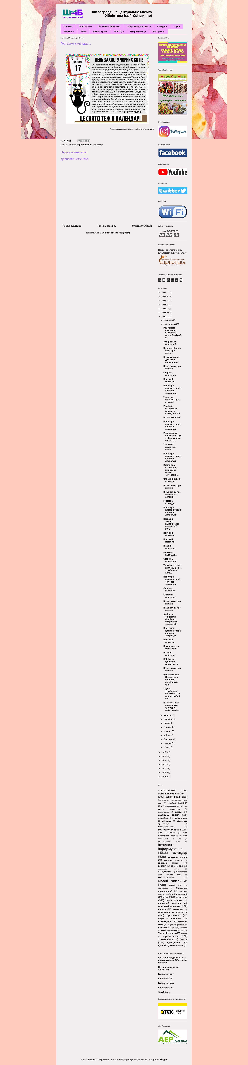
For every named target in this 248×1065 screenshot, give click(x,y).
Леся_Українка (164, 872)
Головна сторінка (107, 226)
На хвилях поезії (171, 417)
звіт (179, 838)
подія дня (181, 897)
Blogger (163, 1060)
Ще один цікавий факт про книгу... (172, 350)
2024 (163, 300)
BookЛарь (69, 31)
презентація (178, 909)
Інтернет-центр (138, 31)
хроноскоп (164, 939)
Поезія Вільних (174, 900)
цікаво (161, 945)
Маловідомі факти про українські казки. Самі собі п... (172, 333)
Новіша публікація (72, 226)
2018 (163, 756)
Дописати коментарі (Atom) (116, 233)
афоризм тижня (168, 815)
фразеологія (171, 936)
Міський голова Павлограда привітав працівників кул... (171, 680)
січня (167, 747)
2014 (163, 772)
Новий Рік (175, 885)
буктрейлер (163, 818)
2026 (163, 292)
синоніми (176, 918)
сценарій (183, 928)
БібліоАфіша (85, 26)
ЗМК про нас (158, 31)
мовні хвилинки (172, 881)
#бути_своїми (166, 790)
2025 (163, 296)
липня (167, 723)
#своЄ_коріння (178, 803)
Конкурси (162, 26)
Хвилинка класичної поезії (169, 447)
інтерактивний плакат (169, 841)
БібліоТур (119, 31)
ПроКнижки (173, 915)
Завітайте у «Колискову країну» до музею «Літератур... (170, 470)
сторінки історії (166, 927)
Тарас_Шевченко (167, 933)
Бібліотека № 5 (166, 988)
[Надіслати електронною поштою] (78, 140)
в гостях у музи (179, 818)
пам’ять (169, 894)
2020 (163, 317)
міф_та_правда (166, 877)
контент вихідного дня (170, 866)
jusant (141, 1060)
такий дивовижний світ (172, 930)
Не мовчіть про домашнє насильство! (171, 359)
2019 (163, 752)
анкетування (163, 812)
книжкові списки (168, 863)
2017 (163, 760)
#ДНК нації (173, 796)
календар (98, 145)
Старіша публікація (142, 226)
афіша (178, 812)
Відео (83, 31)
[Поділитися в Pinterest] (88, 140)
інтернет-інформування (79, 145)
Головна (68, 26)
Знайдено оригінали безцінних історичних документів (170, 619)
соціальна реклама (176, 925)
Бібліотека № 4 (166, 983)
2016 (163, 764)
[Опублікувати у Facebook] (86, 140)
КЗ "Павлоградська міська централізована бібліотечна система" (172, 960)
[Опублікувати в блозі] (81, 140)
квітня (167, 735)
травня (168, 731)
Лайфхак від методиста (139, 26)
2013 (163, 776)
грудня (167, 320)
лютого (168, 743)
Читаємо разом (176, 946)
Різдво (161, 919)
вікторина (166, 821)
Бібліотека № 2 (166, 974)
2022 (163, 309)
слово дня (164, 921)
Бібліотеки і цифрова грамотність (170, 661)
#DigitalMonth (170, 806)
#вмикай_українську (171, 793)
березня (168, 739)
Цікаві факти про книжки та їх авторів (172, 494)
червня (168, 727)
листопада (169, 324)
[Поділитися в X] (83, 140)
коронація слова (168, 869)
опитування (163, 888)
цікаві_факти (174, 943)
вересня (168, 719)
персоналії (181, 894)
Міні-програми (100, 31)
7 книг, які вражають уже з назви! (171, 399)
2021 (163, 313)
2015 (163, 768)
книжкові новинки (173, 860)
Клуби (176, 26)
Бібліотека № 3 (166, 979)
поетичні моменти (169, 906)
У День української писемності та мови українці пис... (171, 694)
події (165, 897)
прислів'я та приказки (172, 912)
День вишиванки (166, 833)
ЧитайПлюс (164, 992)
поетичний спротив (169, 903)
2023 (163, 304)
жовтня (168, 715)
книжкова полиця (177, 857)
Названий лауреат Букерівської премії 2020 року (171, 524)
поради (162, 909)
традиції (183, 933)
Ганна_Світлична (166, 827)
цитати (183, 939)
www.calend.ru (147, 129)
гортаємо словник (169, 829)
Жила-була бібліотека (109, 26)
